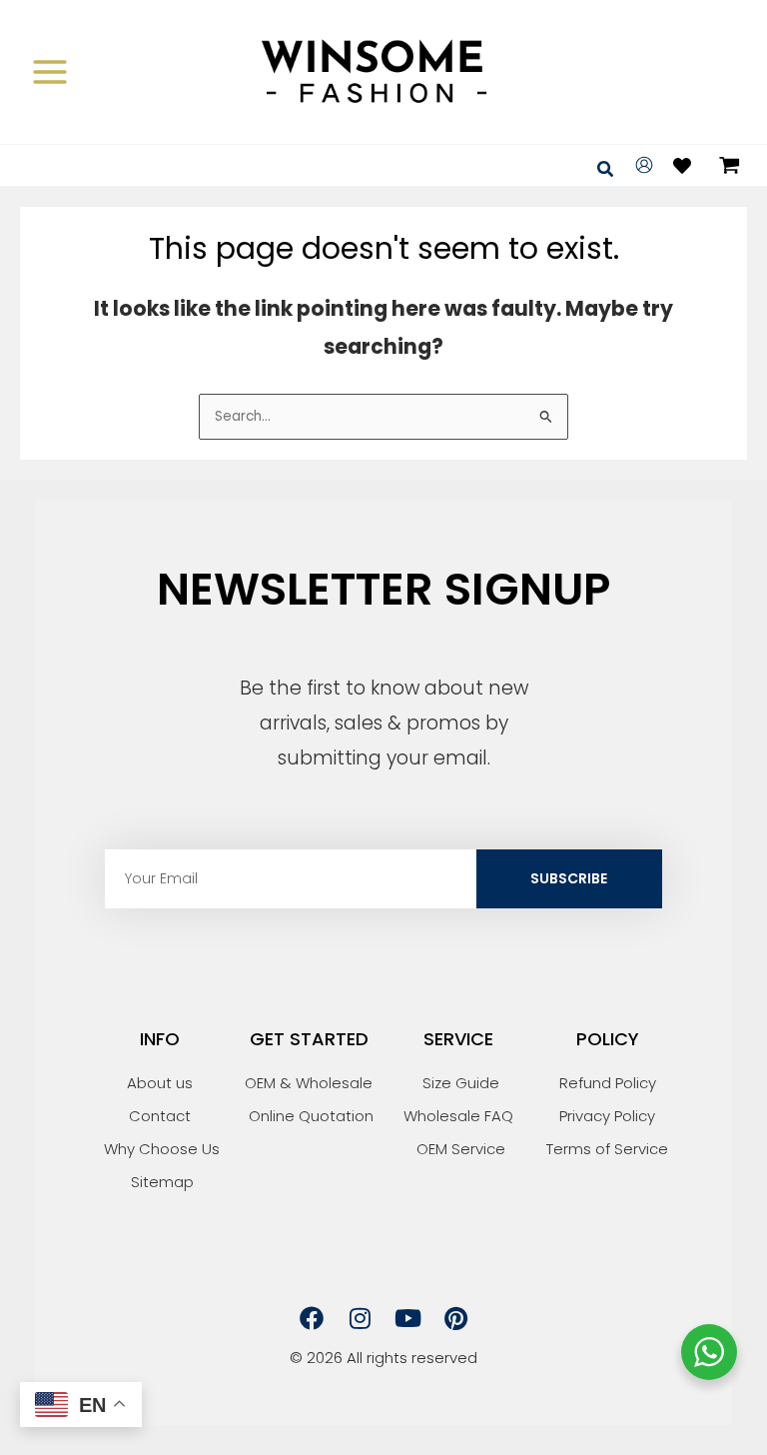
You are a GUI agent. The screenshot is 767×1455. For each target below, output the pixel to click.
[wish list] (682, 166)
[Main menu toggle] (49, 71)
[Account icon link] (644, 165)
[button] (606, 171)
